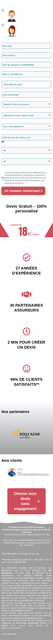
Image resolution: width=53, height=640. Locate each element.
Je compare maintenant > (23, 190)
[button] (4, 433)
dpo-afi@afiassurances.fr (21, 610)
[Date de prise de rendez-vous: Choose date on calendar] (2, 142)
